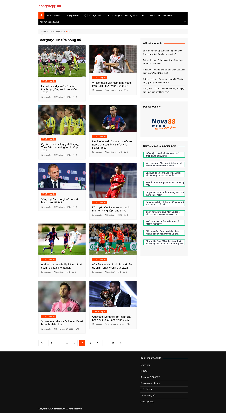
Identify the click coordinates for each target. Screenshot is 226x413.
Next (122, 343)
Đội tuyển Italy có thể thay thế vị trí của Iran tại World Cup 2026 (163, 62)
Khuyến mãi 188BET (49, 22)
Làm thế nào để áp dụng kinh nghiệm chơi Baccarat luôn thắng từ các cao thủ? (162, 52)
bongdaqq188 (49, 6)
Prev (43, 343)
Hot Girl (144, 371)
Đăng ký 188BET (73, 15)
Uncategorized (147, 402)
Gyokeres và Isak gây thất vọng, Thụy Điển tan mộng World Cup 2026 (60, 147)
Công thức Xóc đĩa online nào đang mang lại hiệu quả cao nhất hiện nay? (164, 90)
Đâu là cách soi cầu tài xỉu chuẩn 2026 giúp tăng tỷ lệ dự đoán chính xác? (163, 81)
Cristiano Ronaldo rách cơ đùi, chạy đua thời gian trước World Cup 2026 (164, 71)
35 (113, 343)
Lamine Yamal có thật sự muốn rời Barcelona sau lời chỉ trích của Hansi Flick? (112, 144)
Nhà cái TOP (154, 15)
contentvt (47, 97)
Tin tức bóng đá (114, 15)
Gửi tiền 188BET (53, 15)
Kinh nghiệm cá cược (135, 15)
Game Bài (167, 15)
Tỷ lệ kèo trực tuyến (93, 15)
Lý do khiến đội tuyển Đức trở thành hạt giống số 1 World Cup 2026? (59, 89)
